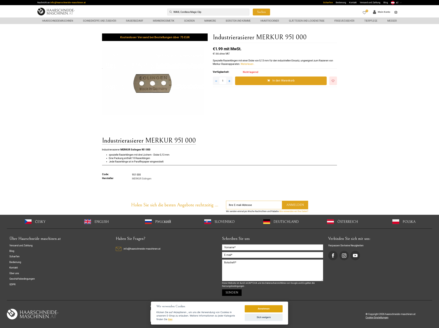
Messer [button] (392, 20)
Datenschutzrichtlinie (275, 283)
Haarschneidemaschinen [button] (57, 20)
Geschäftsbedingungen (22, 278)
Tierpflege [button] (370, 20)
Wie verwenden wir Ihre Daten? (293, 211)
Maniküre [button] (210, 20)
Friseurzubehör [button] (344, 20)
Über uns (14, 273)
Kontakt (353, 2)
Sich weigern (264, 317)
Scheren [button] (189, 20)
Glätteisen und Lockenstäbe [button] (307, 20)
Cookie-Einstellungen (377, 317)
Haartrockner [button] (269, 20)
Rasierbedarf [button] (134, 20)
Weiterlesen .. (248, 64)
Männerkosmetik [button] (163, 20)
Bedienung (341, 2)
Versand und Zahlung (370, 2)
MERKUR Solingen (141, 178)
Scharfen (328, 2)
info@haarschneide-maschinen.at (68, 2)
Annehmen (264, 308)
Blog (385, 2)
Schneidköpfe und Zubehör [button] (99, 20)
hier (170, 319)
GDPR (12, 284)
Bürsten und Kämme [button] (238, 20)
